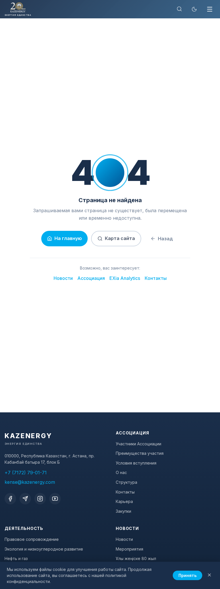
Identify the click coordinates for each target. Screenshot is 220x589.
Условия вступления (136, 463)
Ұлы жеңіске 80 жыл (136, 558)
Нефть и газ (16, 558)
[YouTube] (55, 498)
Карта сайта (120, 238)
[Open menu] (209, 9)
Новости (63, 278)
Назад (165, 238)
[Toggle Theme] (194, 9)
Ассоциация (91, 278)
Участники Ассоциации (138, 443)
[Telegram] (25, 498)
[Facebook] (10, 498)
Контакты (156, 278)
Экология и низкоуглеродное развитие (44, 549)
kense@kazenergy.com (30, 482)
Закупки (123, 511)
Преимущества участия (140, 453)
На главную (68, 238)
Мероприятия (129, 549)
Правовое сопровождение (32, 539)
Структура (126, 482)
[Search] (179, 9)
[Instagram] (40, 498)
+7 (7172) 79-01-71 (26, 472)
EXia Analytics (124, 278)
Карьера (124, 501)
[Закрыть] (209, 575)
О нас (121, 472)
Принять (187, 575)
